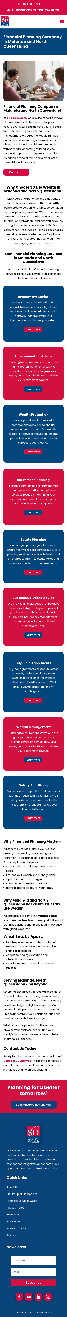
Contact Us (16, 172)
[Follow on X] (48, 1297)
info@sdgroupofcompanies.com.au (35, 9)
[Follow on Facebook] (19, 1297)
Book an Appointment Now (33, 1105)
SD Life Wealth (17, 118)
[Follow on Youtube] (28, 1297)
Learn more (33, 329)
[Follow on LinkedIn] (38, 1297)
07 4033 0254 (31, 4)
